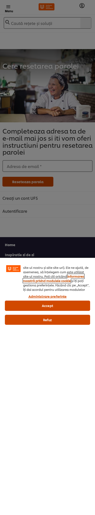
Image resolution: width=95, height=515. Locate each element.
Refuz (47, 319)
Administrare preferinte (47, 296)
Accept (47, 305)
